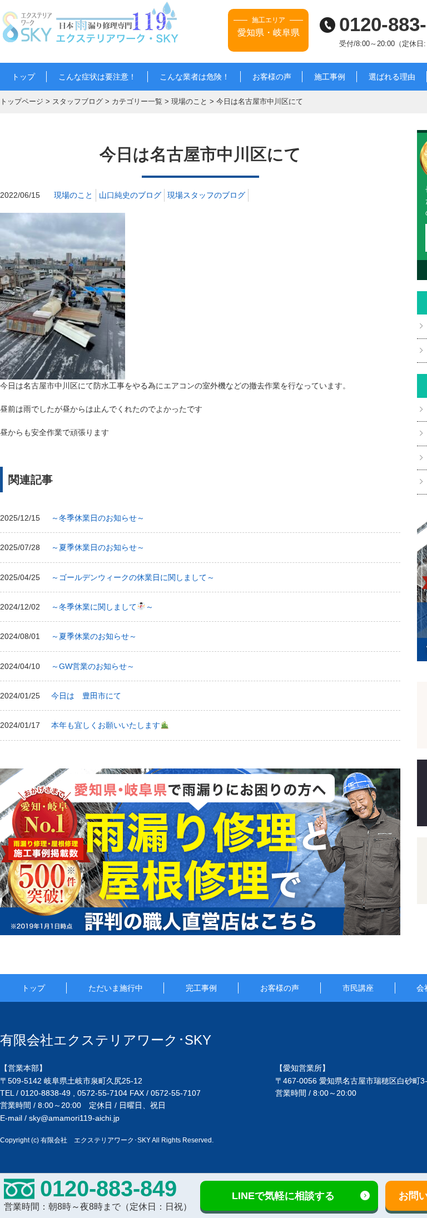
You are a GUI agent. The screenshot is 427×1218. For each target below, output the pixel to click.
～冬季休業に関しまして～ (102, 606)
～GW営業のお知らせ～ (93, 666)
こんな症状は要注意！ (97, 76)
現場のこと (73, 195)
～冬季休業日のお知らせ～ (98, 517)
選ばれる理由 (392, 76)
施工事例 (329, 76)
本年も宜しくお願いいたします (105, 725)
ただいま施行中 (115, 988)
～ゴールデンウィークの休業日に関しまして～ (133, 577)
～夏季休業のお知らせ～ (94, 636)
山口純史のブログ (130, 195)
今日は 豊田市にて (86, 695)
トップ (23, 76)
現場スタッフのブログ (206, 195)
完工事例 (201, 988)
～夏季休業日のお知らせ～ (98, 547)
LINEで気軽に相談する (283, 1195)
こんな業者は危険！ (195, 76)
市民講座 (358, 988)
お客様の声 (271, 76)
